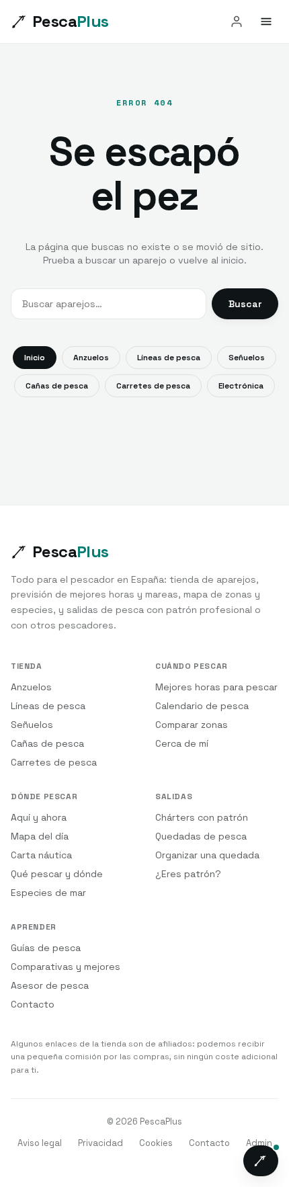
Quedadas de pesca (201, 836)
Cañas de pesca (57, 385)
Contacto (32, 1004)
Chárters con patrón (201, 817)
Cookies (156, 1143)
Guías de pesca (46, 948)
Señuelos (247, 357)
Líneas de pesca (168, 357)
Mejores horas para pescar (216, 687)
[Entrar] (236, 21)
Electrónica (240, 385)
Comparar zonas (191, 725)
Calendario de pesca (202, 706)
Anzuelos (91, 357)
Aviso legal (39, 1143)
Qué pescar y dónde (57, 874)
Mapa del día (40, 836)
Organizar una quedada (207, 855)
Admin (259, 1143)
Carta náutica (41, 855)
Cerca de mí (181, 743)
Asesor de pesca (50, 985)
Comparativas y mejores (65, 966)
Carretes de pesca (153, 385)
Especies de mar (48, 893)
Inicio (34, 357)
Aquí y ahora (39, 817)
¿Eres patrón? (188, 874)
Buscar (245, 304)
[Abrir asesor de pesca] (260, 1160)
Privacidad (100, 1143)
